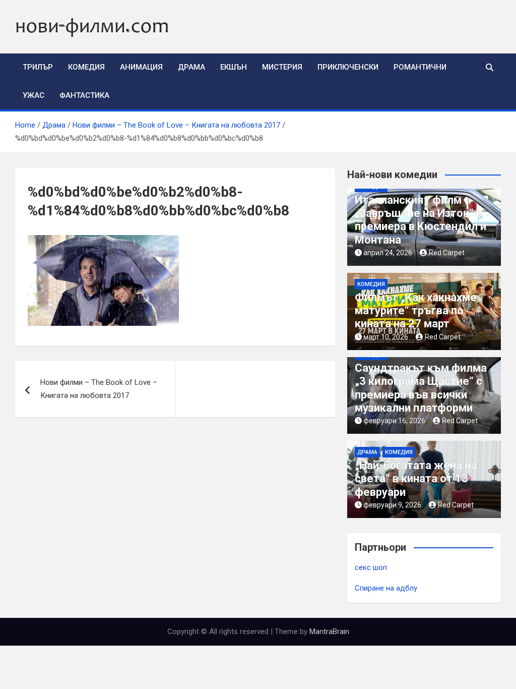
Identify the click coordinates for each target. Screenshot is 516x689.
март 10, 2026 (385, 337)
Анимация (141, 67)
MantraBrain (329, 631)
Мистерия (282, 67)
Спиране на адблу (386, 588)
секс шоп (371, 567)
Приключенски (347, 67)
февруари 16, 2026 (394, 421)
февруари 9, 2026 (392, 505)
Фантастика (84, 95)
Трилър (38, 67)
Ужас (33, 95)
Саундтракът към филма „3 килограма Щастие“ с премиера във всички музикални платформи (421, 388)
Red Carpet (447, 253)
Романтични (420, 67)
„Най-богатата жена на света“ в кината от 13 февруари (416, 478)
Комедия (86, 67)
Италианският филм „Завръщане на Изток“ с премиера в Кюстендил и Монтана (420, 220)
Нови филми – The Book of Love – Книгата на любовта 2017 (98, 389)
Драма (191, 67)
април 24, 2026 (387, 253)
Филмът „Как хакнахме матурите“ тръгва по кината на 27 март (416, 310)
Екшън (233, 67)
